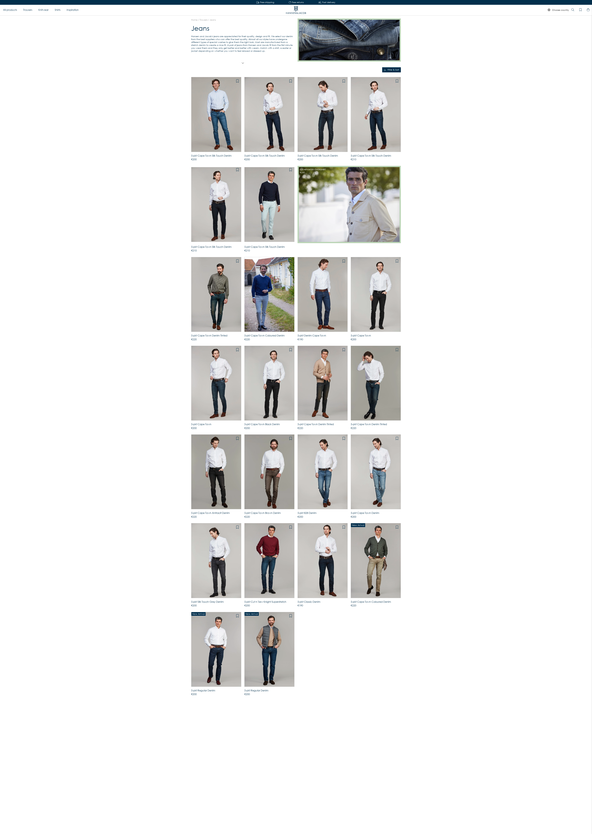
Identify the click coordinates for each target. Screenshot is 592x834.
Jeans (213, 19)
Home (194, 19)
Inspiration (73, 10)
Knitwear (43, 10)
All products (10, 10)
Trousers (27, 10)
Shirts (57, 10)
